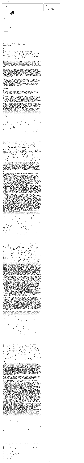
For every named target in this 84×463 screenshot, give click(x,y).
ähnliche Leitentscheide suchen (51, 8)
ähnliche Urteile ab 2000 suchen (51, 9)
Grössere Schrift (39, 1)
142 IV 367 (35, 151)
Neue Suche (47, 6)
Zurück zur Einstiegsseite (6, 1)
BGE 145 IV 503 (23, 151)
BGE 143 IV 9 (19, 107)
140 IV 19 (14, 131)
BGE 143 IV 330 (30, 165)
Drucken (12, 1)
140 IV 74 (7, 152)
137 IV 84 (31, 138)
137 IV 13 (22, 147)
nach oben (49, 461)
